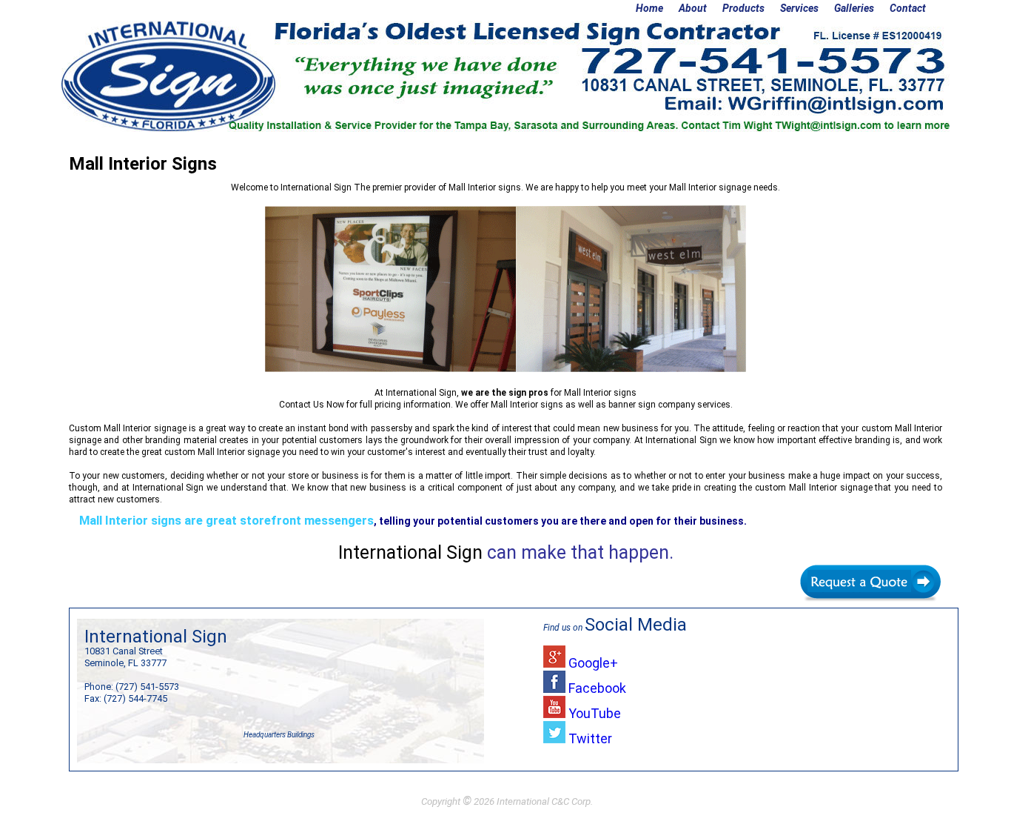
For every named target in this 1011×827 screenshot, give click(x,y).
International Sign (316, 187)
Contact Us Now (311, 404)
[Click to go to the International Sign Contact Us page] (870, 567)
